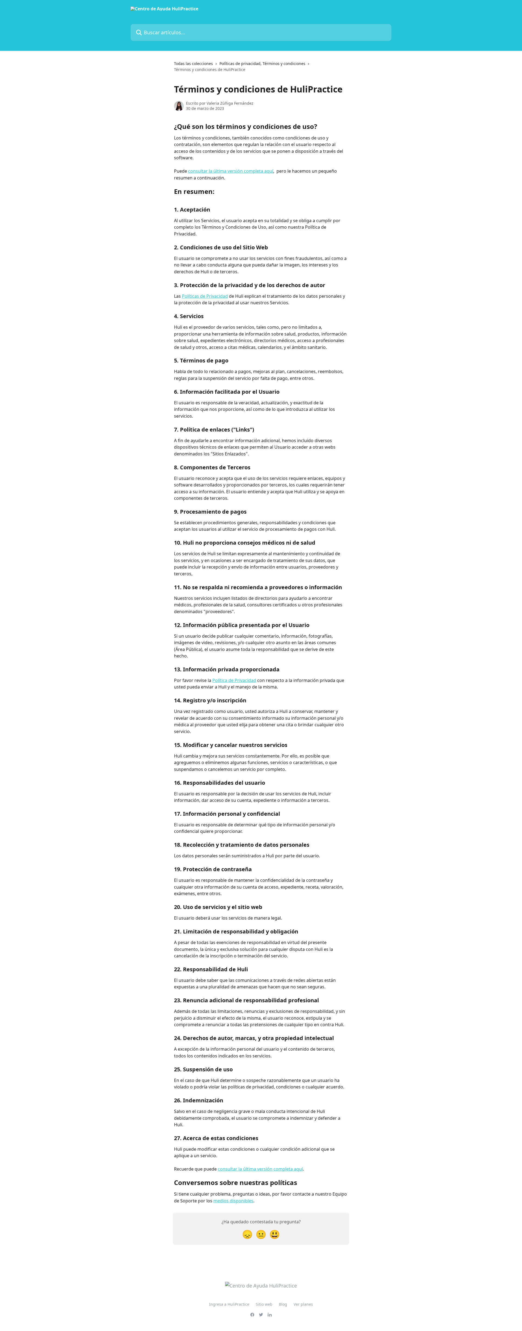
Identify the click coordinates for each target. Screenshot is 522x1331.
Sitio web (264, 1304)
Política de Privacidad (234, 680)
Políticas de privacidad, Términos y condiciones (262, 63)
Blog (283, 1304)
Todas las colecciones (193, 63)
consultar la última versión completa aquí (230, 171)
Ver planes (303, 1304)
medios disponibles (233, 1201)
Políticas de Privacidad (205, 296)
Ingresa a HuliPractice (229, 1304)
